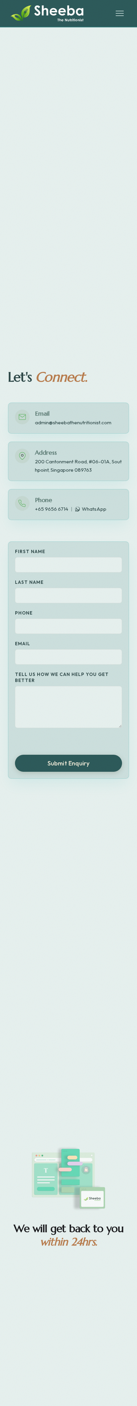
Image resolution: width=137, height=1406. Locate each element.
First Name (30, 551)
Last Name (29, 582)
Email (22, 644)
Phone (24, 613)
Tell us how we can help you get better (62, 677)
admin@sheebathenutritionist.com (73, 422)
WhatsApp (94, 509)
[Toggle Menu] (119, 13)
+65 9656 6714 (51, 509)
